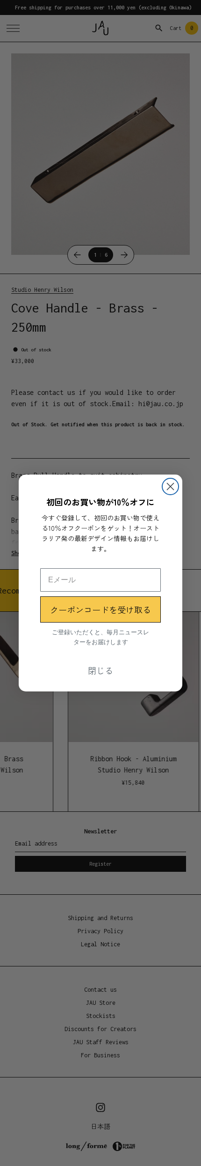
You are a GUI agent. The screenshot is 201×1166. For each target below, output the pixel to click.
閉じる (100, 670)
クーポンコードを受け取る (100, 609)
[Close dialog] (170, 486)
